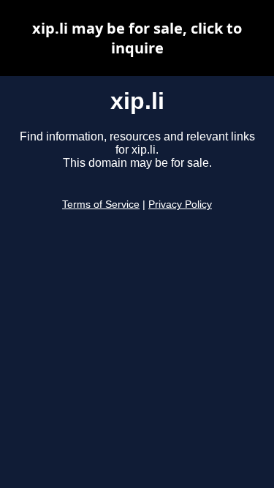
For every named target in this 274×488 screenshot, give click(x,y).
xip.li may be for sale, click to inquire (137, 38)
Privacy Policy (180, 204)
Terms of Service (101, 204)
